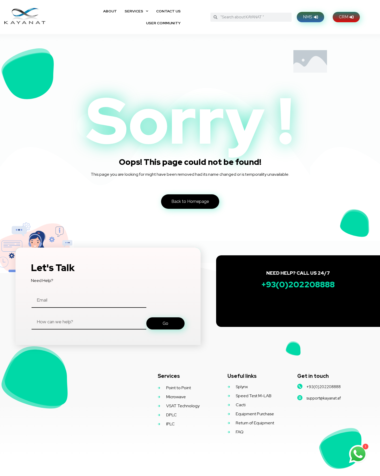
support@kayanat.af (323, 398)
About (110, 11)
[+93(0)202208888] (299, 386)
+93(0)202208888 (323, 386)
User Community (163, 23)
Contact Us (168, 11)
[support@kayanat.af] (299, 397)
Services (134, 11)
